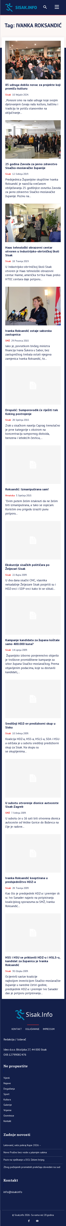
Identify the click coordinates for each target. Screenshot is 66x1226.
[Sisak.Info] (22, 7)
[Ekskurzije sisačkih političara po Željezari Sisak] (33, 540)
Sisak (8, 94)
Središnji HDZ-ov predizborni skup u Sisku (30, 725)
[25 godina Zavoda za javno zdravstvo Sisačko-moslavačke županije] (33, 139)
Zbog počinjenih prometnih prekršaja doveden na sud (32, 1167)
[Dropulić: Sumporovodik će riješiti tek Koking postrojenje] (33, 385)
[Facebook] (29, 1221)
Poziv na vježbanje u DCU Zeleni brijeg (24, 1159)
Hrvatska (10, 495)
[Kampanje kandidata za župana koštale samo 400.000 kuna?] (33, 615)
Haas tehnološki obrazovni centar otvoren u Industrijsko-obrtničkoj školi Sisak (32, 251)
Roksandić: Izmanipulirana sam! (27, 489)
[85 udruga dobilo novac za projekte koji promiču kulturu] (33, 60)
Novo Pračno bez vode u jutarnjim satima (25, 1152)
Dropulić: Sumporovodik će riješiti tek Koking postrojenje (31, 412)
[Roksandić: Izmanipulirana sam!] (33, 464)
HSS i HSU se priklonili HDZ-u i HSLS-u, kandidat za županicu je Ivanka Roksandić (32, 961)
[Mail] (37, 1221)
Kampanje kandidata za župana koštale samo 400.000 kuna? (32, 642)
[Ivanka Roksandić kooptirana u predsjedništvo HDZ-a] (33, 853)
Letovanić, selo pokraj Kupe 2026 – (22, 1145)
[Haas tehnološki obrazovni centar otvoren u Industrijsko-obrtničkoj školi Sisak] (33, 223)
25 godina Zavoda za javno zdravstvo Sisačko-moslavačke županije (31, 166)
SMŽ (7, 340)
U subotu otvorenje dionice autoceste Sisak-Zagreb (32, 805)
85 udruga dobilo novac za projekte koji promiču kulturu (33, 87)
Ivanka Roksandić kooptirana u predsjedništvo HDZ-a (26, 880)
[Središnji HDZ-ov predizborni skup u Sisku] (33, 699)
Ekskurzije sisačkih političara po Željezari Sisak (27, 567)
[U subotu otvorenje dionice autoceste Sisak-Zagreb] (33, 778)
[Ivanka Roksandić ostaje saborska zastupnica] (33, 306)
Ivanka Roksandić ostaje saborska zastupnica (28, 333)
